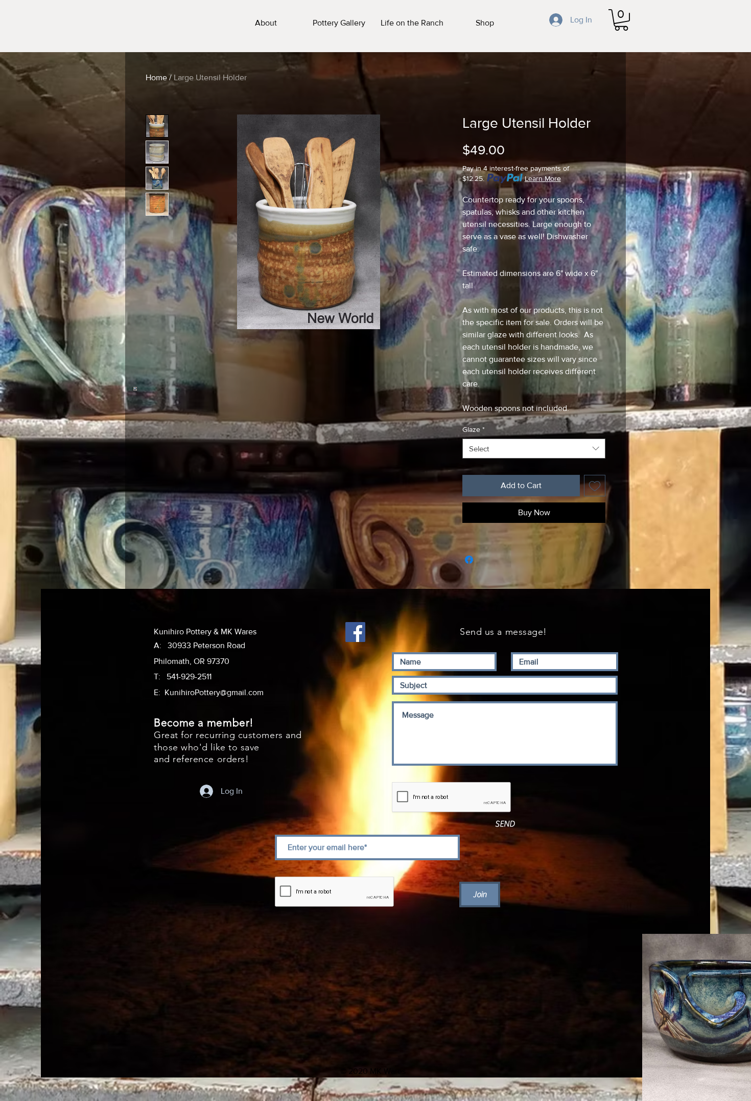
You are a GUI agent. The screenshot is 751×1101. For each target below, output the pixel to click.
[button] (621, 20)
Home (156, 77)
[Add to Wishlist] (594, 485)
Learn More (543, 178)
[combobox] (533, 448)
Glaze (473, 429)
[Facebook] (355, 632)
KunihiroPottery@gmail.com (214, 692)
